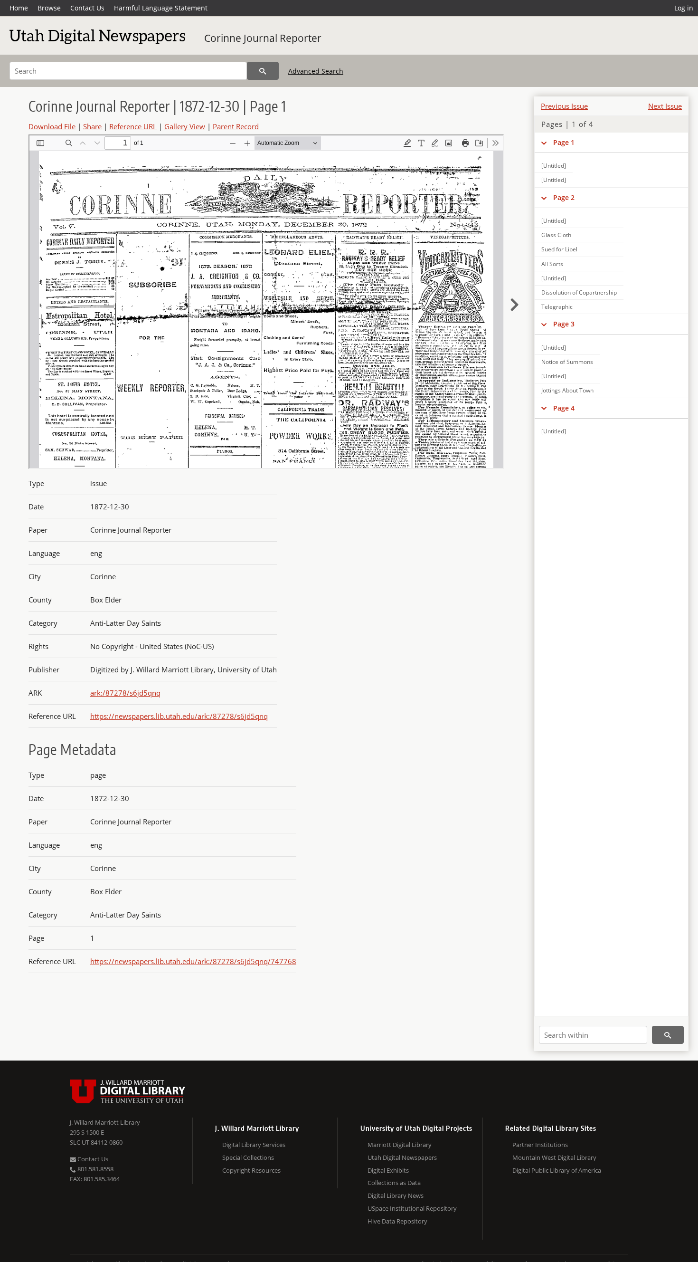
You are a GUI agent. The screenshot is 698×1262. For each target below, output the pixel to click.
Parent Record (236, 126)
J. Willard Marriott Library (105, 1122)
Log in (683, 7)
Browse (49, 7)
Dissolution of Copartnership (579, 292)
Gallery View (184, 126)
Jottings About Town (567, 390)
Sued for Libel (559, 249)
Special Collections (248, 1157)
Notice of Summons (567, 362)
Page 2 (564, 197)
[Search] (263, 71)
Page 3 (564, 323)
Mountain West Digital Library (554, 1157)
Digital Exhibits (388, 1170)
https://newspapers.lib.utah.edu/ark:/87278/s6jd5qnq (179, 716)
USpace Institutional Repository (412, 1208)
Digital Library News (396, 1195)
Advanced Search (315, 71)
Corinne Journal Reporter (262, 38)
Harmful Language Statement (161, 7)
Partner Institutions (540, 1144)
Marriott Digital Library (400, 1144)
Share (92, 126)
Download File (51, 126)
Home (18, 7)
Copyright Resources (251, 1170)
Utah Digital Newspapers (402, 1157)
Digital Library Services (253, 1144)
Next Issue (665, 106)
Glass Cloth (556, 235)
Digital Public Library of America (556, 1170)
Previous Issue (564, 106)
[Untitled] (553, 166)
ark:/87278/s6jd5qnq (125, 693)
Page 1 (564, 142)
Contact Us (87, 7)
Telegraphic (557, 307)
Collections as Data (394, 1182)
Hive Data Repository (397, 1221)
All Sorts (552, 264)
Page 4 (564, 407)
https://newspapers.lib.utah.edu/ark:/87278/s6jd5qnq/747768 (193, 961)
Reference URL (133, 126)
